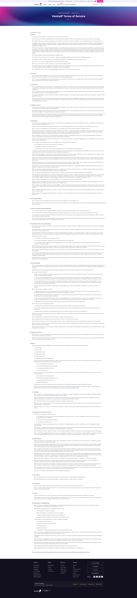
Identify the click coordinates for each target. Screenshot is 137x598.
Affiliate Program (76, 574)
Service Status (50, 571)
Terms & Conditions (76, 569)
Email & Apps (36, 569)
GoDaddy (75, 584)
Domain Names (36, 565)
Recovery (49, 567)
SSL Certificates (37, 571)
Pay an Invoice (63, 567)
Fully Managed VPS (37, 574)
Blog (74, 567)
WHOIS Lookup (63, 569)
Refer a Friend (75, 576)
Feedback (50, 569)
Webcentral (98, 584)
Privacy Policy (75, 571)
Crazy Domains (82, 584)
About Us (74, 565)
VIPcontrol (62, 565)
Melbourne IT (90, 584)
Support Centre (51, 565)
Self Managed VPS (37, 576)
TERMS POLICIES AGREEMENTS (64, 13)
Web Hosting (36, 567)
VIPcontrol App (63, 571)
